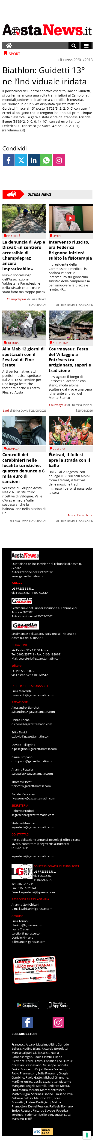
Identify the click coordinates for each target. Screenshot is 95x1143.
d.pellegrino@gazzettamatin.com (34, 749)
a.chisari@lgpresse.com (36, 909)
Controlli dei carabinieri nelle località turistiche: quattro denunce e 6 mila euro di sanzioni (23, 468)
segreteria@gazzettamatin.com (40, 658)
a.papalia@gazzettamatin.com (32, 773)
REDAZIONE (20, 645)
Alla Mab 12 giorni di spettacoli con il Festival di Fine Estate (23, 357)
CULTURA (12, 343)
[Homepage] (9, 45)
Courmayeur (57, 405)
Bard (6, 410)
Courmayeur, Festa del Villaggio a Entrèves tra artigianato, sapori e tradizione (70, 359)
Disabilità (13, 236)
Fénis (80, 515)
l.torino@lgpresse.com (27, 925)
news (68, 59)
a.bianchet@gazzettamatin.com (33, 712)
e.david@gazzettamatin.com (31, 736)
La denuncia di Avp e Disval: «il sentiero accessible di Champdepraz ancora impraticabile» (23, 255)
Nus (89, 515)
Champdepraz (16, 299)
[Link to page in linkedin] (34, 160)
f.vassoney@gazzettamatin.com (33, 798)
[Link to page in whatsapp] (46, 160)
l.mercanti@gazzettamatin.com (33, 695)
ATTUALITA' (60, 343)
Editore (17, 583)
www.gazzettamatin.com (28, 576)
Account (17, 916)
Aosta (71, 515)
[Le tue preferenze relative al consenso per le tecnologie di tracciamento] (87, 1135)
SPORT (57, 236)
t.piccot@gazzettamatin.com (31, 786)
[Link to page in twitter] (21, 160)
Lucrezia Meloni (81, 405)
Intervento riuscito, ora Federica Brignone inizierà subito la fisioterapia (70, 250)
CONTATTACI (20, 834)
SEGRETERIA (20, 805)
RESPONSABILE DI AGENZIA (30, 899)
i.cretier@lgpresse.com (27, 933)
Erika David (38, 299)
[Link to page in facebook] (9, 160)
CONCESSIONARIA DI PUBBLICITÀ (56, 866)
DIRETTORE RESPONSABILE (30, 686)
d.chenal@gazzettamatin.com (32, 724)
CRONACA (12, 449)
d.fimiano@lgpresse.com (28, 942)
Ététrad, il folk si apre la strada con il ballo (69, 460)
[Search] (73, 45)
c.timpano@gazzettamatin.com (33, 761)
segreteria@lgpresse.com (38, 892)
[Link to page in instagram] (59, 160)
